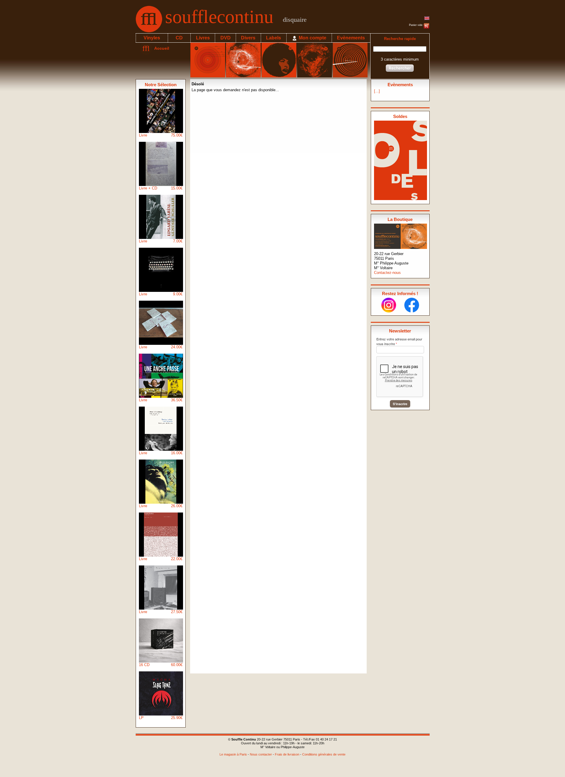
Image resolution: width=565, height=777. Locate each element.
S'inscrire (400, 404)
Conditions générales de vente (323, 754)
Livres (203, 37)
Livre (160, 135)
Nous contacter (261, 754)
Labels (273, 37)
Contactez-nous (387, 272)
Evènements (351, 37)
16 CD (160, 665)
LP (160, 718)
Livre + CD (160, 188)
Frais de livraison (287, 754)
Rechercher (400, 68)
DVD (225, 37)
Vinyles (152, 37)
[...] (377, 91)
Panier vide (416, 25)
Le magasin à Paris (233, 754)
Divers (248, 37)
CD (179, 37)
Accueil (160, 48)
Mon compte (312, 37)
